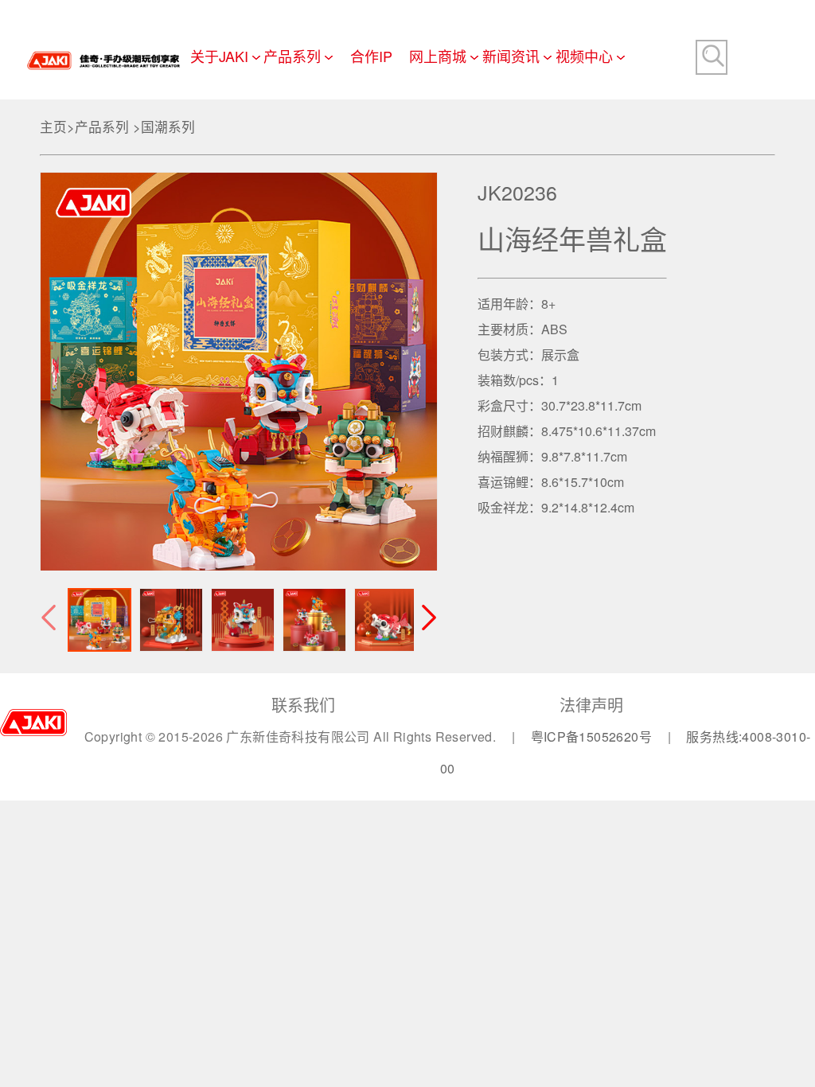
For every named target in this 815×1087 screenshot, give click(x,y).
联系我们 (303, 704)
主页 (53, 126)
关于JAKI (219, 55)
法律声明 (591, 704)
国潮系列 (168, 126)
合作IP (371, 55)
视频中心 (584, 55)
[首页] (103, 46)
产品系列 (292, 55)
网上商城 (437, 55)
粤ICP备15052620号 (593, 736)
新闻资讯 (511, 55)
